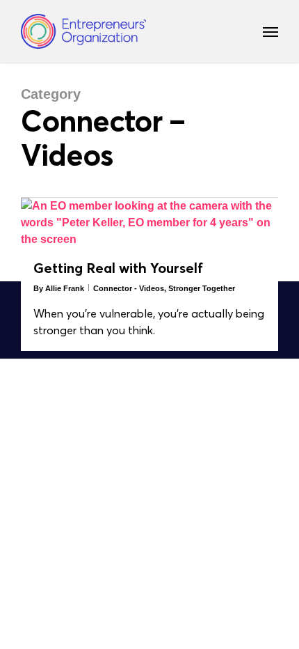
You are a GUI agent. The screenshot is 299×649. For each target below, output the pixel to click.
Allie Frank (64, 288)
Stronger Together (201, 288)
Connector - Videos (128, 288)
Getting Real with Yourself (118, 267)
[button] (270, 31)
